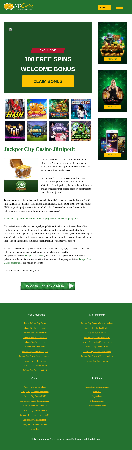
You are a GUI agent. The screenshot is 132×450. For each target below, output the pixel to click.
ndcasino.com (63, 438)
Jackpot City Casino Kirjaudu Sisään (35, 415)
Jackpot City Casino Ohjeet (35, 387)
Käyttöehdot (97, 396)
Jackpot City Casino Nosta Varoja (97, 351)
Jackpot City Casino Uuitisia (35, 333)
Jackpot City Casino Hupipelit (35, 370)
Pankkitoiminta (97, 314)
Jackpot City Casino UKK (35, 396)
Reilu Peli (97, 391)
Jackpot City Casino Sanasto (35, 410)
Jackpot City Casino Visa (97, 333)
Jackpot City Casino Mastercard (97, 337)
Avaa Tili (35, 429)
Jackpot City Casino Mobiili (35, 347)
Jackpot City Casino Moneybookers (97, 342)
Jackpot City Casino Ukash (97, 347)
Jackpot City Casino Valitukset (35, 424)
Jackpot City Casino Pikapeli (35, 365)
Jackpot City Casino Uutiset (35, 342)
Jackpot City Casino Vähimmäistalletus (97, 356)
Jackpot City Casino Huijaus (35, 420)
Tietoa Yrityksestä (35, 314)
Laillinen (97, 378)
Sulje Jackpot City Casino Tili (35, 406)
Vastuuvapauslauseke (97, 406)
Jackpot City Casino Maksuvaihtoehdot (97, 323)
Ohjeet (35, 378)
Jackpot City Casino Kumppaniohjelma (35, 356)
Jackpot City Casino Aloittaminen (35, 391)
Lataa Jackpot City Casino (35, 361)
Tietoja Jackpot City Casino (35, 323)
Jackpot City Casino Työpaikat (35, 328)
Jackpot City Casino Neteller (97, 328)
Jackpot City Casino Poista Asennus (35, 401)
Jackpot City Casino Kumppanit (35, 351)
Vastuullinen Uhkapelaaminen (97, 387)
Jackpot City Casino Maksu (97, 361)
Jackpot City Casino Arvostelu (35, 337)
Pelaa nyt (104, 7)
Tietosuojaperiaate (97, 401)
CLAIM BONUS (47, 81)
